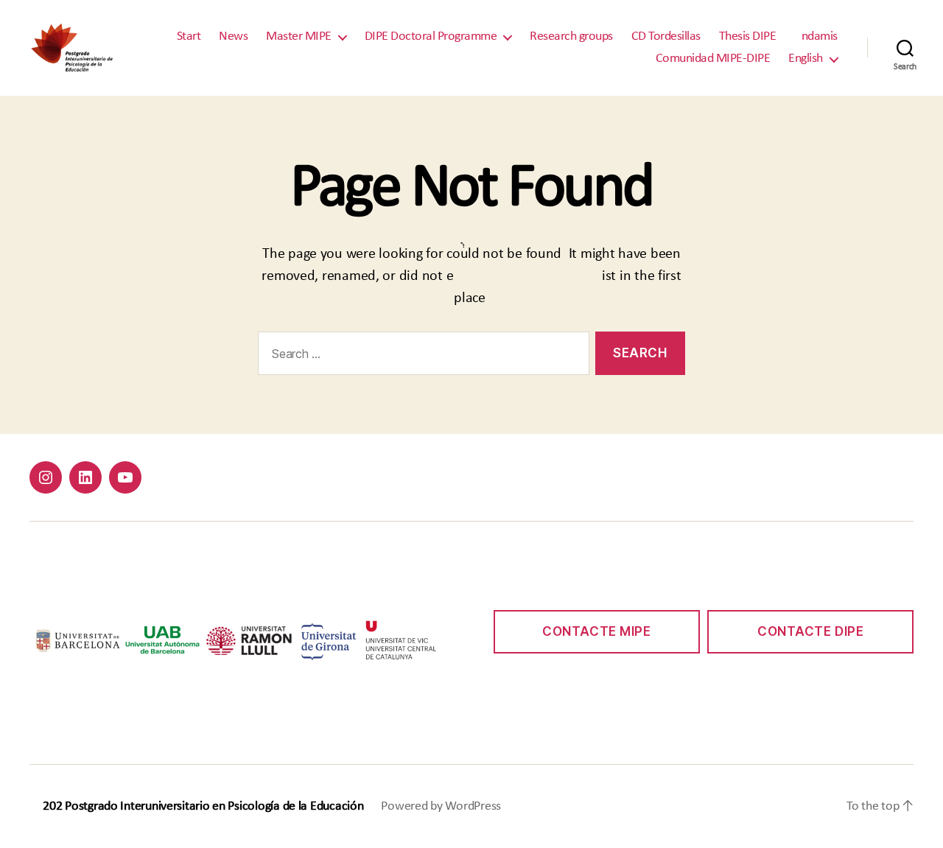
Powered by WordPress (441, 806)
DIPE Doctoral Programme (431, 36)
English (805, 59)
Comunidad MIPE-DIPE (713, 59)
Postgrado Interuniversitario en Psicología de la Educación (214, 806)
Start (189, 36)
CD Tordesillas (666, 36)
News (233, 36)
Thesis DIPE (748, 36)
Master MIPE (299, 36)
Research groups (571, 36)
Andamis (816, 36)
